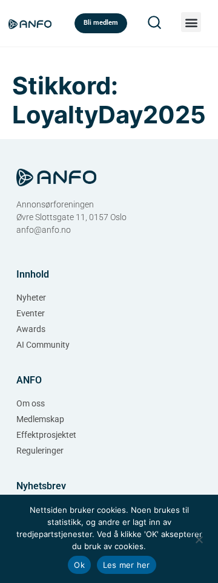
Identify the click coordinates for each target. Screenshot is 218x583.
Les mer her (126, 565)
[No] (198, 538)
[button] (191, 22)
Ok (79, 565)
